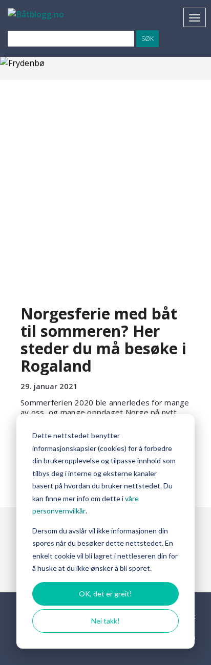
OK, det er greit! (105, 593)
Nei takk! (105, 620)
